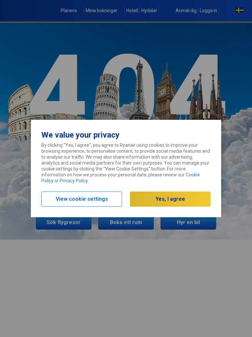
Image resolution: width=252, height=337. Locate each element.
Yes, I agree (170, 199)
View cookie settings (82, 199)
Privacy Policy (74, 180)
